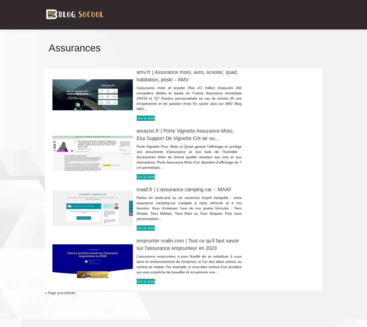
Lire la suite (146, 118)
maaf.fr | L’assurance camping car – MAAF (184, 189)
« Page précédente (60, 293)
